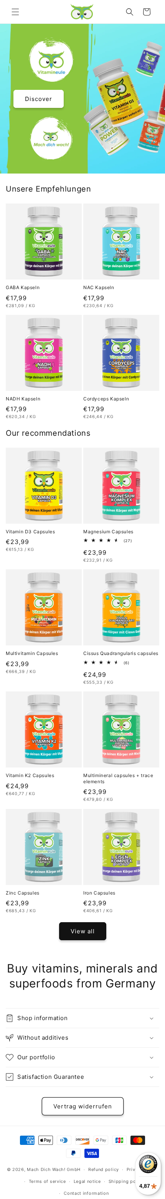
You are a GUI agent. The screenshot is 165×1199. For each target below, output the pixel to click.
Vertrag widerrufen (82, 1106)
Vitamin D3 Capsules (30, 531)
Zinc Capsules (23, 893)
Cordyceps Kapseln (106, 399)
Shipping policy (126, 1181)
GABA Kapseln (23, 287)
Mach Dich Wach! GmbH (54, 1169)
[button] (15, 11)
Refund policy (103, 1169)
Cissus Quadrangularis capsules (120, 653)
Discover (38, 98)
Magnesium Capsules (108, 531)
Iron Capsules (99, 893)
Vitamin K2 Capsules (30, 775)
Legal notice (87, 1181)
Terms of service (47, 1181)
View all (83, 931)
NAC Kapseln (98, 287)
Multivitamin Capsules (32, 653)
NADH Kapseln (23, 399)
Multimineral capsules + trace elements (118, 778)
